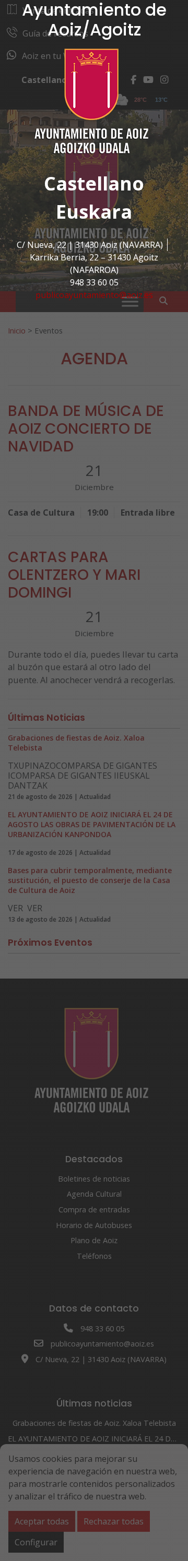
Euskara (94, 211)
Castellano (94, 183)
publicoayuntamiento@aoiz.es (94, 295)
